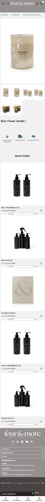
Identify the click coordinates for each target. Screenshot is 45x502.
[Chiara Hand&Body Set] (22, 342)
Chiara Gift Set (7, 418)
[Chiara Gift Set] (22, 394)
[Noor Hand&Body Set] (22, 184)
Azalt (10, 214)
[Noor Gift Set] (22, 236)
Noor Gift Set (6, 260)
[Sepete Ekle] (41, 211)
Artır (35, 214)
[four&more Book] (22, 289)
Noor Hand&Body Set (10, 208)
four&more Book (8, 313)
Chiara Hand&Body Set (11, 365)
